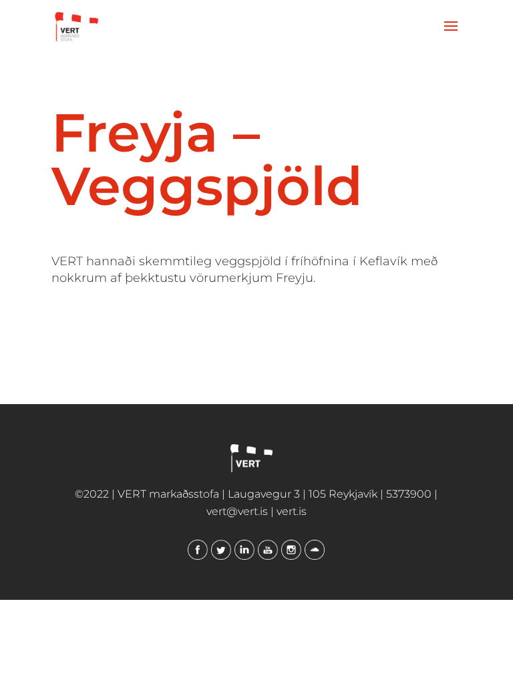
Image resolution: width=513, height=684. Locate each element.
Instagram (291, 550)
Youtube (268, 550)
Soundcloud (315, 550)
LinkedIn (244, 550)
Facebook (198, 550)
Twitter (221, 550)
